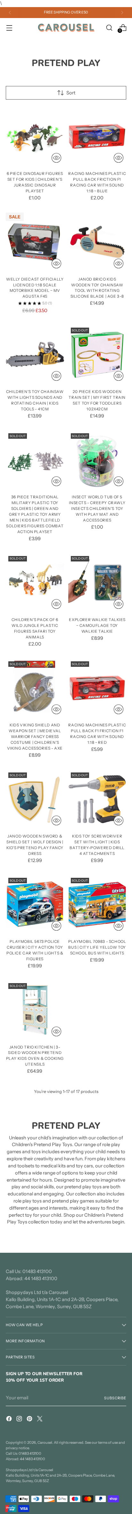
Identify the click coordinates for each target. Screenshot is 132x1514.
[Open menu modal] (9, 27)
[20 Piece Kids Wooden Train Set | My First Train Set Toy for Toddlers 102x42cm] (97, 354)
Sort (70, 93)
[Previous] (10, 12)
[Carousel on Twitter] (40, 1419)
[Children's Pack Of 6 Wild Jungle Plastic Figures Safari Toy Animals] (35, 582)
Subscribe (115, 1398)
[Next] (122, 12)
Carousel (44, 1442)
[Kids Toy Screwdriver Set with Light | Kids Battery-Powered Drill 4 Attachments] (97, 799)
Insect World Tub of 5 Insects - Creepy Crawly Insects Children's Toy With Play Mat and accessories (97, 508)
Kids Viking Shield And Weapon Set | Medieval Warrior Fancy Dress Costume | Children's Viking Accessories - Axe (35, 737)
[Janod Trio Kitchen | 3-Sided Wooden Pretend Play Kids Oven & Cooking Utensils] (35, 1010)
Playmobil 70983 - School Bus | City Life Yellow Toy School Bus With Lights (97, 947)
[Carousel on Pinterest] (30, 1419)
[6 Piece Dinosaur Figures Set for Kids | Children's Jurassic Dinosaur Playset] (35, 136)
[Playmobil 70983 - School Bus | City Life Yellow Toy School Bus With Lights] (97, 904)
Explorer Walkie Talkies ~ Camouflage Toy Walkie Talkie (97, 625)
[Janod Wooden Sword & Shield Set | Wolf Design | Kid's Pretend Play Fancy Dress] (35, 799)
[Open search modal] (109, 27)
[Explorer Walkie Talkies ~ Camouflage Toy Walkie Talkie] (97, 582)
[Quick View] (56, 158)
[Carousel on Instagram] (20, 1419)
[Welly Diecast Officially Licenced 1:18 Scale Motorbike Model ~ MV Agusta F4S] (35, 242)
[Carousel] (66, 28)
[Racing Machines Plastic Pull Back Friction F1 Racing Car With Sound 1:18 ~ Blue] (97, 136)
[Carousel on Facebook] (9, 1419)
